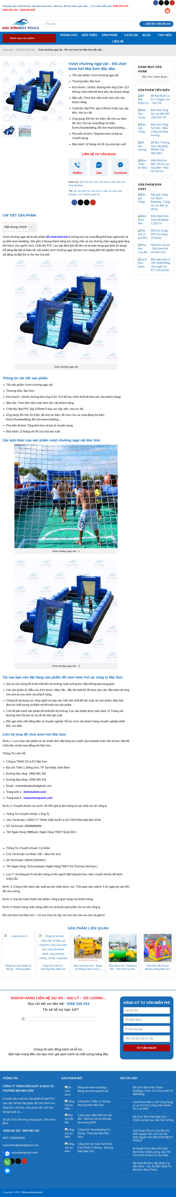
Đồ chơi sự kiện (108, 182)
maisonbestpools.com (37, 797)
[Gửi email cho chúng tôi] (166, 2)
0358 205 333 (78, 1004)
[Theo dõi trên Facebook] (155, 2)
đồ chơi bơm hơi (82, 191)
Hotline (77, 172)
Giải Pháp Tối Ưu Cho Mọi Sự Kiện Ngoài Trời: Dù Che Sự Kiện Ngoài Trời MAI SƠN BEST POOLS (153, 1135)
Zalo (99, 172)
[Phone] (7, 1162)
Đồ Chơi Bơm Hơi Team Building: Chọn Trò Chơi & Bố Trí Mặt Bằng (153, 1090)
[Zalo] (7, 1153)
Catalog (131, 35)
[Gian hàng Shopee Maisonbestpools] (168, 10)
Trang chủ (68, 35)
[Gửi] (128, 24)
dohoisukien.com (34, 791)
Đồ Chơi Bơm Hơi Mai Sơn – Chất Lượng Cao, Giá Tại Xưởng (153, 1118)
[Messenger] (7, 1171)
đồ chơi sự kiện (100, 191)
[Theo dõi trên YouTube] (172, 2)
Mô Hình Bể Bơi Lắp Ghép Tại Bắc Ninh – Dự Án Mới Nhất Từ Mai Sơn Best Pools (152, 1166)
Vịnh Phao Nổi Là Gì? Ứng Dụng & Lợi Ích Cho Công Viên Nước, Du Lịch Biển (153, 1105)
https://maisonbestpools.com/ (20, 1152)
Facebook (120, 172)
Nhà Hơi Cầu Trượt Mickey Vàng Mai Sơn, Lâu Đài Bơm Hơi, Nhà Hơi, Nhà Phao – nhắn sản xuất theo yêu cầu (158, 967)
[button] (29, 38)
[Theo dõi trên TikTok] (161, 2)
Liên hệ (118, 41)
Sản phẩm (109, 35)
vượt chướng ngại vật (89, 194)
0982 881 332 (30, 1130)
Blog (147, 35)
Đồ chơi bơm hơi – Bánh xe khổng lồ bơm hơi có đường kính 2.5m (88, 967)
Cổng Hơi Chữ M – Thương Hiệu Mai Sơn (53, 967)
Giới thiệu (89, 35)
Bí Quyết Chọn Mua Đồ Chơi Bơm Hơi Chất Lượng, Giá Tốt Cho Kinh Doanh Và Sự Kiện (151, 1151)
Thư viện (165, 35)
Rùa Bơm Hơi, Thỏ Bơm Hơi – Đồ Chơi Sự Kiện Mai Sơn (123, 967)
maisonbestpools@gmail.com (21, 1145)
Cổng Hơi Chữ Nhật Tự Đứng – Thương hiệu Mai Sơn (18, 967)
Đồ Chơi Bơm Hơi (25, 49)
